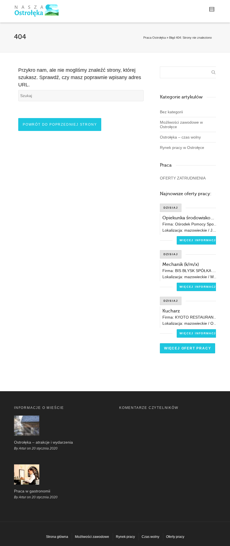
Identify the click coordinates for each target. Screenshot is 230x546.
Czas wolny (150, 537)
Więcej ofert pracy (187, 348)
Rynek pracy (125, 537)
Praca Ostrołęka (154, 37)
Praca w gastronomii (32, 491)
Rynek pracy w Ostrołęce (182, 147)
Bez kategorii (171, 112)
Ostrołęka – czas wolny (180, 137)
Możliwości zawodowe (92, 537)
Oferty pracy (175, 537)
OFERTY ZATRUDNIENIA (183, 178)
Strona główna (57, 537)
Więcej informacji (198, 240)
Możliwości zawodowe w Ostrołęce (181, 124)
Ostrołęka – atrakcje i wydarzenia (43, 442)
